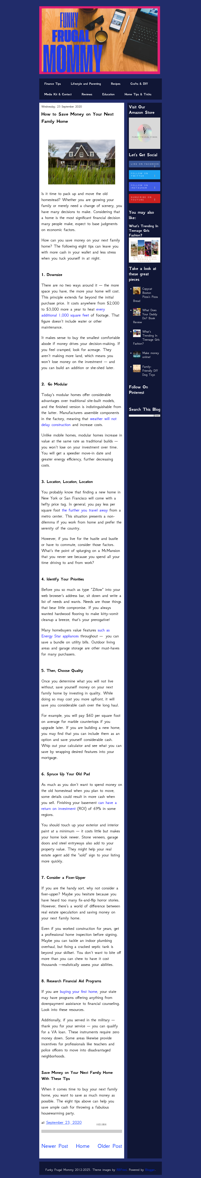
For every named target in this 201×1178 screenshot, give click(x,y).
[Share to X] (101, 1124)
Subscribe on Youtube (141, 198)
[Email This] (97, 1124)
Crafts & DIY (139, 84)
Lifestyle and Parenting (86, 84)
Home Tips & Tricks (138, 94)
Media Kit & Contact (58, 94)
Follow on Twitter (139, 174)
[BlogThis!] (99, 1124)
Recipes (115, 84)
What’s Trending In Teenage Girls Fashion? (143, 230)
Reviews (87, 94)
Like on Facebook (145, 164)
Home (83, 1145)
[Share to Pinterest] (105, 1124)
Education (108, 94)
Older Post (109, 1145)
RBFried (122, 1170)
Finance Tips (52, 84)
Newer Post (54, 1145)
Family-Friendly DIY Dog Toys (150, 371)
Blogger (150, 1170)
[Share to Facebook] (103, 1124)
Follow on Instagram (139, 186)
